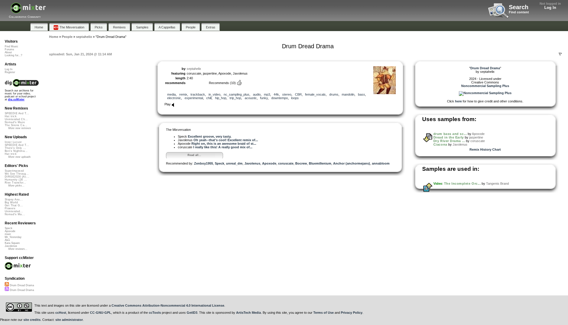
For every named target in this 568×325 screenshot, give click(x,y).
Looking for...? (13, 55)
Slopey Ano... (14, 199)
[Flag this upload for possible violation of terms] (560, 54)
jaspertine (476, 137)
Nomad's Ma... (15, 214)
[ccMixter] (28, 11)
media (171, 94)
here (458, 101)
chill (209, 98)
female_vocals (315, 94)
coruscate (285, 163)
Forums (9, 49)
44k (276, 94)
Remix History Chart (485, 149)
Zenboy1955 (203, 163)
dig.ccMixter (16, 99)
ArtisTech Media (248, 312)
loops (295, 98)
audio (257, 94)
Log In (550, 7)
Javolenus (252, 163)
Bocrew (301, 163)
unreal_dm (234, 163)
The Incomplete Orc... (462, 183)
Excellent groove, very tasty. (209, 136)
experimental (194, 98)
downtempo (279, 98)
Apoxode (269, 163)
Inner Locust (13, 142)
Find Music (11, 46)
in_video (214, 94)
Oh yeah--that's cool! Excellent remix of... (225, 140)
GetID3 (192, 312)
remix (183, 94)
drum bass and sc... (450, 134)
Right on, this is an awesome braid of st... (223, 143)
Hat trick (11, 116)
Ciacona (440, 144)
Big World (11, 202)
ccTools (155, 312)
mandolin (348, 94)
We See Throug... (17, 173)
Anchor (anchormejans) (351, 163)
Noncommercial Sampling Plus (485, 86)
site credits (32, 319)
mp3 (267, 94)
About (8, 52)
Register (10, 72)
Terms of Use (323, 312)
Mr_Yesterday (13, 237)
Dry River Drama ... (449, 141)
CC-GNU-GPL (100, 312)
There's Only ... (15, 148)
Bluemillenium (320, 163)
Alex (7, 240)
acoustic (251, 98)
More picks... (16, 185)
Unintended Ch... (16, 119)
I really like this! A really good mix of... (222, 147)
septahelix (194, 68)
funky (264, 98)
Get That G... (14, 205)
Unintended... (14, 211)
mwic (8, 234)
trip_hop (235, 98)
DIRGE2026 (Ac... (17, 176)
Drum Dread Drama (21, 285)
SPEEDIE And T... (17, 113)
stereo (286, 94)
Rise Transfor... (15, 182)
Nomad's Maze (15, 122)
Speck (219, 163)
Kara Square (12, 243)
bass (361, 94)
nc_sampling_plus (236, 94)
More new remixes (19, 128)
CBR (298, 94)
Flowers (10, 208)
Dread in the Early (448, 137)
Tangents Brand (497, 183)
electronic (174, 98)
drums (333, 94)
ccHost (60, 312)
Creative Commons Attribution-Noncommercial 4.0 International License (168, 305)
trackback (198, 94)
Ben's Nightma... (16, 150)
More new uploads (19, 156)
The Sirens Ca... (16, 125)
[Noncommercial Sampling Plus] (485, 93)
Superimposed (14, 170)
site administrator (69, 319)
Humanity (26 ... (16, 179)
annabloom (381, 163)
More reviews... (18, 248)
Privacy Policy (351, 312)
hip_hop (220, 98)
